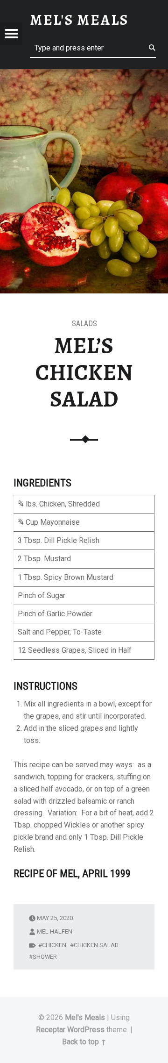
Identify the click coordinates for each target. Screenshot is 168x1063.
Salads (84, 323)
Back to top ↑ (84, 1041)
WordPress (86, 1029)
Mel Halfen (54, 931)
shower (45, 956)
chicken (54, 945)
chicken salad (96, 945)
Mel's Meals (85, 1017)
